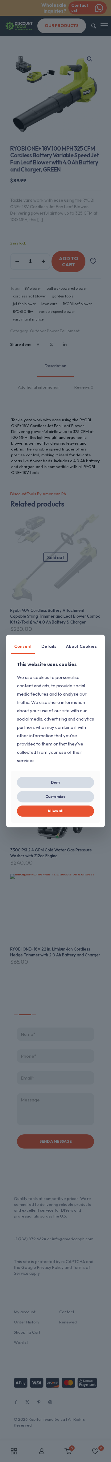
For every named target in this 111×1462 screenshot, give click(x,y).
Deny (55, 782)
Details (48, 646)
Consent (23, 646)
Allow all (55, 811)
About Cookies (81, 646)
